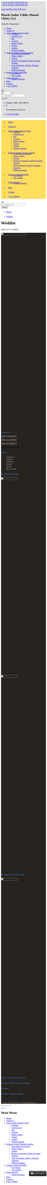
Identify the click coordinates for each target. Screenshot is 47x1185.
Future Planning (18, 79)
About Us (12, 126)
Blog (8, 81)
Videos (14, 46)
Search (4, 98)
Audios (14, 48)
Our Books (16, 73)
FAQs (8, 466)
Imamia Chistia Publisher (16, 1165)
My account (11, 469)
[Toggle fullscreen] (7, 1105)
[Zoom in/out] (10, 1105)
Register (15, 114)
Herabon (15, 34)
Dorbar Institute (19, 148)
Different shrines (20, 170)
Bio (12, 39)
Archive (14, 41)
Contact (9, 84)
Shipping (10, 461)
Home (8, 28)
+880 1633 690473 (9, 443)
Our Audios (18, 178)
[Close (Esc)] (2, 1105)
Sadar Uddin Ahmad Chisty (17, 1123)
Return (9, 464)
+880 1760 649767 (9, 436)
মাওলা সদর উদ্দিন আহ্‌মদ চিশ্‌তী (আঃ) (13, 9)
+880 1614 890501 (9, 440)
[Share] (5, 1105)
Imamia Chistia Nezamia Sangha (19, 1144)
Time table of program (20, 54)
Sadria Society (12, 1172)
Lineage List (16, 36)
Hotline (9, 103)
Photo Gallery (17, 43)
